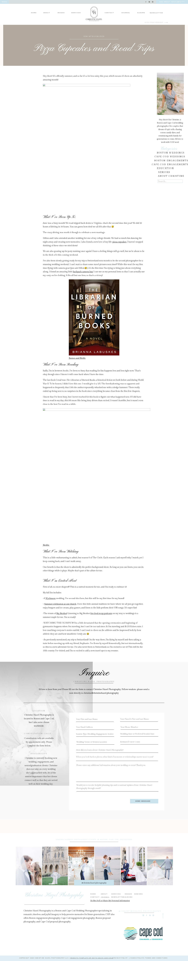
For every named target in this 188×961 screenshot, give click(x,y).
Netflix (46, 545)
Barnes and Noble (77, 358)
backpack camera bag (83, 272)
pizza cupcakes (119, 242)
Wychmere (51, 598)
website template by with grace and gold (91, 958)
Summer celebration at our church (60, 604)
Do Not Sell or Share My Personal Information (110, 901)
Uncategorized (94, 36)
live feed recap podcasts (101, 613)
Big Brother (61, 613)
